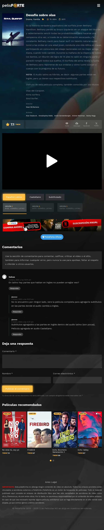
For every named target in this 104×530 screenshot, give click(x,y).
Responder (14, 288)
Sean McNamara (32, 107)
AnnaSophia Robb (46, 116)
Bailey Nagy (91, 116)
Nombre (7, 373)
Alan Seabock (31, 116)
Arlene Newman (78, 116)
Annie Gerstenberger (62, 116)
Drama (29, 19)
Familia (36, 19)
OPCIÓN (14, 207)
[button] (50, 460)
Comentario (9, 351)
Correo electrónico (64, 373)
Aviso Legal (51, 482)
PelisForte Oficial (53, 237)
